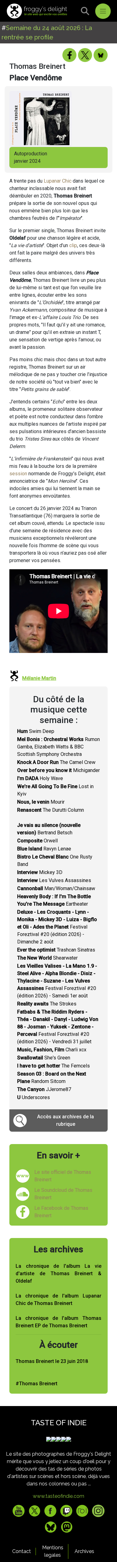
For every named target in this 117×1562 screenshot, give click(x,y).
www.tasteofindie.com (58, 1496)
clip (73, 245)
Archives (84, 1551)
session (18, 474)
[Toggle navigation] (103, 11)
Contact (21, 1551)
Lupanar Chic (57, 181)
